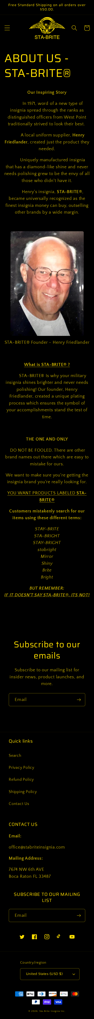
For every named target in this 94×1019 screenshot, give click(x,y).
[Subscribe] (79, 699)
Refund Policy (21, 779)
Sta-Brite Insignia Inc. (52, 1011)
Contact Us (19, 804)
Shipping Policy (23, 792)
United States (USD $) (44, 974)
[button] (7, 28)
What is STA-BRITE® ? (47, 364)
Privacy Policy (21, 768)
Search (15, 756)
